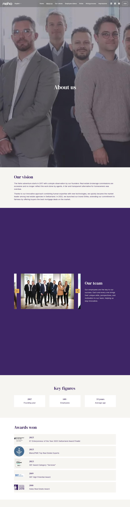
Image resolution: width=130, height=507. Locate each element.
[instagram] (119, 3)
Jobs (125, 3)
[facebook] (115, 3)
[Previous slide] (17, 291)
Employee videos (71, 3)
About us (49, 3)
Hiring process (91, 3)
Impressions (103, 3)
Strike (81, 3)
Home (42, 3)
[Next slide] (77, 291)
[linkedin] (111, 3)
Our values (59, 3)
